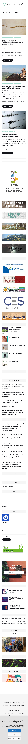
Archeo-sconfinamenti (8, 406)
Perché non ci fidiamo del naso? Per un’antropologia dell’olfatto (12, 401)
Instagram (12, 698)
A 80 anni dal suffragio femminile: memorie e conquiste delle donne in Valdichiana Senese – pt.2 (12, 412)
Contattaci (14, 691)
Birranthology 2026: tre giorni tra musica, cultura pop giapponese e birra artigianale (13, 386)
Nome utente (5, 525)
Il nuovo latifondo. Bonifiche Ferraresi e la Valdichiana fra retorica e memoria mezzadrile (13, 394)
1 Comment (4, 103)
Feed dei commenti (6, 502)
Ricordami (6, 536)
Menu (25, 4)
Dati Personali (19, 688)
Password (4, 531)
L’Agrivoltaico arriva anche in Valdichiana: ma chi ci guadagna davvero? (11, 466)
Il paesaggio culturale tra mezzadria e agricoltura (13, 445)
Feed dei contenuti (6, 499)
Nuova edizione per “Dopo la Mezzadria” (13, 437)
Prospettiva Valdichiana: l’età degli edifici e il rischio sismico (13, 88)
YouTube (15, 698)
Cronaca (5, 131)
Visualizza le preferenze (14, 738)
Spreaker (18, 698)
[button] (14, 717)
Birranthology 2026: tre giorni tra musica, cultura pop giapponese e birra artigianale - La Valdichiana (13, 424)
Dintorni (12, 131)
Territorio (17, 37)
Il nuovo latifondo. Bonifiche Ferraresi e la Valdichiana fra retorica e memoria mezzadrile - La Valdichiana (13, 435)
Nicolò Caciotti (5, 101)
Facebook (10, 698)
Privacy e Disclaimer (9, 742)
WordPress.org (5, 506)
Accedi (3, 495)
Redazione (4, 55)
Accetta (14, 731)
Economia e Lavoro (7, 37)
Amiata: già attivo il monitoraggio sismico (10, 135)
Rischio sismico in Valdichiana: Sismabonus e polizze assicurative (12, 42)
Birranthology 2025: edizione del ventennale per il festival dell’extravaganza (11, 428)
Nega (14, 735)
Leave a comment (5, 57)
